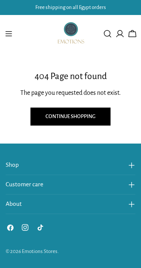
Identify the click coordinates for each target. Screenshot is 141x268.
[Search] (107, 33)
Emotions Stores (40, 251)
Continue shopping (70, 116)
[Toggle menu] (8, 33)
